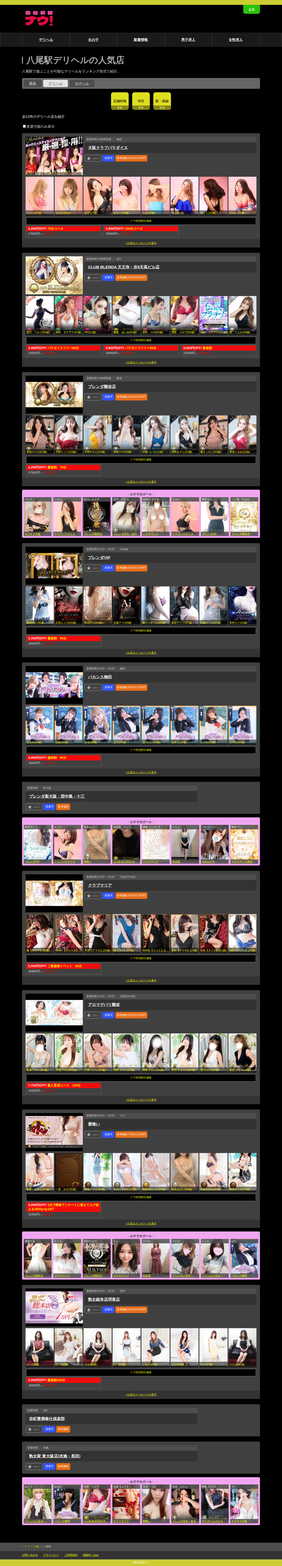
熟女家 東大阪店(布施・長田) (54, 1456)
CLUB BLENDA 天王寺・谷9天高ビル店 (124, 267)
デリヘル (46, 40)
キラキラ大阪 (33, 533)
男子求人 (188, 40)
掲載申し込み (91, 1555)
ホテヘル (82, 83)
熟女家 (176, 861)
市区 (141, 101)
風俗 (32, 83)
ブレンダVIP (209, 533)
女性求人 (236, 40)
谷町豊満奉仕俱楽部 (47, 1419)
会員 (252, 9)
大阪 (36, 1546)
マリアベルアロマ (212, 1521)
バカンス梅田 (100, 677)
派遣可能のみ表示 (40, 126)
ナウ (27, 1546)
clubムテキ (208, 861)
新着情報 (141, 40)
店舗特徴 (119, 101)
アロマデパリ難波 (241, 861)
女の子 (93, 40)
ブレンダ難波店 (102, 386)
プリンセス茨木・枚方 (185, 1275)
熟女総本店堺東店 (104, 1299)
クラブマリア (151, 861)
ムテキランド (151, 533)
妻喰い (88, 861)
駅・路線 (162, 101)
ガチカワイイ (62, 1275)
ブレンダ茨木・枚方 (125, 533)
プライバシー (51, 1555)
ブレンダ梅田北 (93, 533)
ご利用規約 (71, 1555)
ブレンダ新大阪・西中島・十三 (57, 796)
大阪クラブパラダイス (108, 148)
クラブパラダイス (64, 533)
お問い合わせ (30, 1555)
